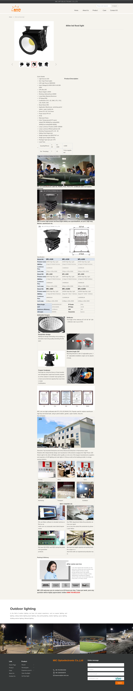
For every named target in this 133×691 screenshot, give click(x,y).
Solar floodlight (26, 673)
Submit (120, 683)
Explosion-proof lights (28, 670)
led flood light (25, 676)
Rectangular (28, 667)
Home (10, 17)
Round (28, 664)
